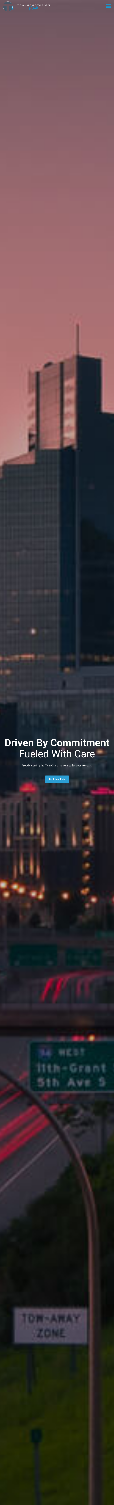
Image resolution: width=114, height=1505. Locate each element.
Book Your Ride (57, 779)
